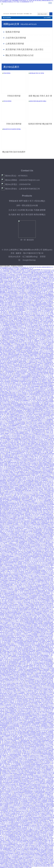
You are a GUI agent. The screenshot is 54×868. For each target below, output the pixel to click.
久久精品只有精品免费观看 (26, 552)
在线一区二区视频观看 (34, 340)
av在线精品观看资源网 (31, 292)
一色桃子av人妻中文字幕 (45, 320)
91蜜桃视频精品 (11, 342)
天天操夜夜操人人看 (37, 518)
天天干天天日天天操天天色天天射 (36, 560)
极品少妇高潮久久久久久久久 (23, 493)
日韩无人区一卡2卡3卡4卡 (13, 273)
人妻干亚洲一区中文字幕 (37, 552)
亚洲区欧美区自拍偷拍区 (17, 574)
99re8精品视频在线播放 (7, 331)
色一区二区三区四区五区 (40, 396)
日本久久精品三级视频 (31, 279)
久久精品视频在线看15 (20, 345)
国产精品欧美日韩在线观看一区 (32, 276)
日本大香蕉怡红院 (8, 363)
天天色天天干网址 (30, 580)
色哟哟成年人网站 (24, 472)
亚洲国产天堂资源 (49, 399)
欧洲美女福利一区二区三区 (43, 466)
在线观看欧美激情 (38, 429)
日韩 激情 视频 (43, 453)
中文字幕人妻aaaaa (16, 302)
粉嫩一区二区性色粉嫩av (16, 320)
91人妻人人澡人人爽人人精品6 (24, 730)
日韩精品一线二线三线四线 (19, 650)
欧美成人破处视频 (25, 496)
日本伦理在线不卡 (13, 413)
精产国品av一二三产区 (46, 376)
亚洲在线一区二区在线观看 (47, 358)
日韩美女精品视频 (26, 547)
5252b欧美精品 (44, 553)
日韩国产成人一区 (16, 735)
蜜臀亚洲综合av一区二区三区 (22, 453)
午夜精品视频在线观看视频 (32, 352)
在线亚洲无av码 (3, 635)
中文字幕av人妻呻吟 (19, 446)
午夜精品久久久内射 (33, 361)
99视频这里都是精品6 (33, 715)
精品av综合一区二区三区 (34, 526)
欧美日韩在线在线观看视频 (40, 334)
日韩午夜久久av (7, 335)
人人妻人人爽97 (16, 494)
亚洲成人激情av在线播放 (44, 462)
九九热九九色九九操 (8, 716)
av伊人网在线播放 (39, 296)
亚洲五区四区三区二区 (39, 685)
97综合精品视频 (37, 673)
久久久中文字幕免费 (15, 344)
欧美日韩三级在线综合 (44, 442)
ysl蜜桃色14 (37, 389)
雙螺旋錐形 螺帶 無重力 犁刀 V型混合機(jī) (27, 201)
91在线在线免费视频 (9, 408)
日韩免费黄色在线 (21, 288)
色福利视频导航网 (47, 623)
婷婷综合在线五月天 (32, 564)
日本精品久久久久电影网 (10, 691)
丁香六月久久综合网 (10, 490)
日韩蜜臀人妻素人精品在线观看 (27, 344)
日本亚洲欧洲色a (15, 611)
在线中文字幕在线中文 (43, 626)
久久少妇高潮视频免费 (21, 352)
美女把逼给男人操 (34, 287)
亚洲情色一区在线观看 (21, 277)
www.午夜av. (24, 386)
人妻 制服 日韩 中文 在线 (28, 314)
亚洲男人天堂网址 (33, 356)
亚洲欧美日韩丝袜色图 (6, 638)
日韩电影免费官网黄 (17, 743)
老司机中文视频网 (35, 538)
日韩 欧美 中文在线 (10, 741)
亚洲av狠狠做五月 (23, 444)
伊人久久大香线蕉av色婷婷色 (13, 533)
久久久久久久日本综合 (30, 697)
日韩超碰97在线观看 (45, 673)
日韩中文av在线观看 (47, 534)
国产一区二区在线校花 (8, 697)
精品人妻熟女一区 (33, 335)
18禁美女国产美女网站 (36, 380)
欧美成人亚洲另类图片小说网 (42, 684)
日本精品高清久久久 (34, 359)
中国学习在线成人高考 (5, 386)
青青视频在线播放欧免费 (9, 281)
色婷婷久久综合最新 (45, 524)
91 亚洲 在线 (31, 389)
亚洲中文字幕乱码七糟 (25, 463)
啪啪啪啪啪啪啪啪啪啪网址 (42, 304)
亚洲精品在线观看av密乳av (30, 466)
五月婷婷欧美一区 (30, 646)
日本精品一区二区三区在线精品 (38, 642)
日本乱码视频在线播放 (5, 286)
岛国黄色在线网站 (14, 541)
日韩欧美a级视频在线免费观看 (13, 567)
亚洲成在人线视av (12, 311)
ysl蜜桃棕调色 (26, 619)
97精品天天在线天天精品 (18, 291)
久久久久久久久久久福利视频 (46, 575)
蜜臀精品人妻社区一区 (41, 279)
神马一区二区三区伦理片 (5, 683)
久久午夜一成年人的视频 (48, 397)
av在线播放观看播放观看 (14, 499)
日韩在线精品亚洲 (45, 726)
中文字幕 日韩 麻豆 (48, 349)
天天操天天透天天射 (23, 526)
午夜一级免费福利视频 (34, 453)
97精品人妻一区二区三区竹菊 (31, 307)
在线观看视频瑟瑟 (12, 661)
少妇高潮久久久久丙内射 (32, 548)
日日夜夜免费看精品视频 (46, 651)
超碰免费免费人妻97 (10, 277)
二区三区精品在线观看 (29, 326)
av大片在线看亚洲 (9, 589)
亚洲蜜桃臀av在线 (23, 485)
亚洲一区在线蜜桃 (41, 514)
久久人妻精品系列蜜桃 (7, 565)
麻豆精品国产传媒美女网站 (19, 720)
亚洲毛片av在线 (46, 405)
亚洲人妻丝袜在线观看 (45, 413)
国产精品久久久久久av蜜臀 (47, 632)
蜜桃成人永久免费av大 (15, 269)
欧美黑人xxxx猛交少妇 (5, 659)
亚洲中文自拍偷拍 (4, 678)
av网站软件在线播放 (21, 580)
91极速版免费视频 (14, 403)
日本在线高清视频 (32, 608)
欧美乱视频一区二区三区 (10, 452)
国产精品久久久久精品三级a (25, 710)
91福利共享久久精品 (38, 395)
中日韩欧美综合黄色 (27, 617)
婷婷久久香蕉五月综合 (12, 481)
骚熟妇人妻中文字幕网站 (28, 523)
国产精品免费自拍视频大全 (33, 381)
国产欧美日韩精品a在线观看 (10, 428)
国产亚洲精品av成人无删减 (33, 627)
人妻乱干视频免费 (44, 404)
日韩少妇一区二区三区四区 (13, 463)
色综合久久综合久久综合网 (36, 512)
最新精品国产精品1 (21, 696)
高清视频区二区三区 (24, 692)
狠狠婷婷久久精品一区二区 (40, 481)
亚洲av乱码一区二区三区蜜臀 (16, 722)
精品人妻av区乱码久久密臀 (46, 378)
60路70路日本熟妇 (13, 387)
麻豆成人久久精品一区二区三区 (31, 324)
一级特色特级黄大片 (25, 272)
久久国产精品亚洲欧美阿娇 (25, 455)
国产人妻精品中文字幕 (13, 673)
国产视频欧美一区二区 (20, 281)
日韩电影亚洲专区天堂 (40, 432)
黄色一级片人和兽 (4, 296)
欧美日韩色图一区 (38, 269)
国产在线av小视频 (7, 527)
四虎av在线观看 (17, 375)
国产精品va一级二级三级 (39, 338)
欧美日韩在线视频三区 (29, 685)
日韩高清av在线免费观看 (39, 446)
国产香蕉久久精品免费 (45, 664)
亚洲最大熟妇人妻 (11, 353)
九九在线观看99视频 (25, 409)
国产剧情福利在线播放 (47, 476)
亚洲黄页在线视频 (41, 590)
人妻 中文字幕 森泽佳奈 (16, 385)
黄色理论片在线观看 (18, 298)
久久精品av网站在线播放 (31, 537)
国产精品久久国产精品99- (37, 455)
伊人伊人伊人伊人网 (40, 337)
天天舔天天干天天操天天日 (32, 462)
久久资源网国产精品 (21, 669)
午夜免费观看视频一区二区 (12, 422)
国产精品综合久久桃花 (41, 362)
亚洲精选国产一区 (41, 567)
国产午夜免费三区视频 (26, 735)
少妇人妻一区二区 (18, 429)
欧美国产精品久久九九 (15, 616)
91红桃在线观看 (36, 571)
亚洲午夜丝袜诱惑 (47, 470)
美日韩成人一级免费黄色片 (32, 557)
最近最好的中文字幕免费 (35, 448)
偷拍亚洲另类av (10, 631)
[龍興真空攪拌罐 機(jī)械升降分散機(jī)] (40, 111)
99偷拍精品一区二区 (35, 428)
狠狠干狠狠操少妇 (18, 436)
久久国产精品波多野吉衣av (42, 331)
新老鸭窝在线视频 (12, 333)
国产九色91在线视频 (40, 574)
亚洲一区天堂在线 (37, 647)
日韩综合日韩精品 (25, 438)
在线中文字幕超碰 (41, 522)
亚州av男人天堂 (7, 320)
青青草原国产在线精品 (40, 434)
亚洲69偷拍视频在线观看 (5, 668)
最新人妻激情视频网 (8, 729)
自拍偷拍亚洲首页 (10, 357)
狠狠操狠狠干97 (5, 340)
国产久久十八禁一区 (25, 476)
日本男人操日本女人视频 (31, 408)
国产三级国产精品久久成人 (40, 665)
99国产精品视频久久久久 (28, 363)
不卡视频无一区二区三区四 (35, 607)
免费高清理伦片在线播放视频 (29, 522)
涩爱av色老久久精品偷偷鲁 (7, 599)
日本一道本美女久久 (24, 359)
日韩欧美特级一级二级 (23, 413)
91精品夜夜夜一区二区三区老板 (25, 571)
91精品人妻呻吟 (14, 377)
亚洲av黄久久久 (7, 309)
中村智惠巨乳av (44, 406)
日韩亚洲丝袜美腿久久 (12, 394)
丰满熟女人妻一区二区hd (11, 555)
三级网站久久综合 (43, 387)
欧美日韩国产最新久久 (35, 373)
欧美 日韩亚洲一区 (20, 342)
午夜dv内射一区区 (40, 399)
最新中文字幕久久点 (23, 664)
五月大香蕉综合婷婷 (44, 424)
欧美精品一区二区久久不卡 (16, 378)
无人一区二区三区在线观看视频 (39, 357)
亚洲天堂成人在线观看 (13, 528)
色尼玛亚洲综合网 (19, 285)
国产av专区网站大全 (31, 372)
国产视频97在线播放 (30, 443)
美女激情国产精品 (26, 578)
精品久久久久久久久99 (14, 391)
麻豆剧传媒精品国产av (5, 560)
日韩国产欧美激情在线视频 (46, 660)
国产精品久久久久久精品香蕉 (18, 370)
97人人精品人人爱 (17, 621)
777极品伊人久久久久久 (10, 390)
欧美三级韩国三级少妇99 (25, 380)
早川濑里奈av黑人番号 (22, 362)
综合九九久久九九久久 (12, 564)
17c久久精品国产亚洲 (44, 447)
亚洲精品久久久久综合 (20, 414)
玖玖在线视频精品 (30, 481)
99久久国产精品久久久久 (13, 367)
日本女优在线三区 (46, 474)
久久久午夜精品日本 (24, 524)
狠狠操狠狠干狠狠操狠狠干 (33, 641)
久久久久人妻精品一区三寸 (18, 586)
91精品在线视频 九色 (20, 468)
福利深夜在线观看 (42, 400)
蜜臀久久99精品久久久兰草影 (11, 305)
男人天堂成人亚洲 (13, 536)
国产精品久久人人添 (43, 276)
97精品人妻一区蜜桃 (39, 443)
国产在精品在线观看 (35, 735)
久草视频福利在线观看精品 (29, 718)
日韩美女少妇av (16, 707)
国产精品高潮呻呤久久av (46, 656)
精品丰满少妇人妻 (19, 316)
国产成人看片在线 (10, 540)
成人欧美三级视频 (19, 321)
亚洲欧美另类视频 (26, 743)
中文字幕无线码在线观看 (9, 352)
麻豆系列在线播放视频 (48, 285)
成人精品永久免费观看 (8, 630)
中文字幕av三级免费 (13, 347)
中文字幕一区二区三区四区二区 (15, 529)
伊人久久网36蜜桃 (11, 274)
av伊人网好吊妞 (41, 410)
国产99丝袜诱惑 (37, 579)
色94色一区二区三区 (43, 324)
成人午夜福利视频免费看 (17, 297)
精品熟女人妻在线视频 (36, 551)
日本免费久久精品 (49, 614)
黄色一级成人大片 (5, 740)
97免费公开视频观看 (9, 414)
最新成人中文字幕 (13, 460)
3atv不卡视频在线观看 (14, 364)
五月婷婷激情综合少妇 (7, 370)
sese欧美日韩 (33, 578)
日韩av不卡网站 (3, 484)
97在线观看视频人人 (16, 458)
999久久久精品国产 (28, 339)
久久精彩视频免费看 (9, 665)
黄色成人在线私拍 (50, 663)
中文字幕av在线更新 (7, 496)
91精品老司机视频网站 (26, 376)
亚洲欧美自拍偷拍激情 (39, 604)
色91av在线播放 (19, 339)
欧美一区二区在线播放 (30, 345)
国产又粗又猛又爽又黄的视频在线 (46, 385)
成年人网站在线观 (13, 430)
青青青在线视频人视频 (6, 392)
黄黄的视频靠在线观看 (37, 471)
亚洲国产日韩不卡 (15, 455)
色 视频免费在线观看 (47, 309)
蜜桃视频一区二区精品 (38, 309)
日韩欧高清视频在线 (43, 555)
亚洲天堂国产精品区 (7, 376)
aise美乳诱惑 (44, 573)
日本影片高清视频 (29, 288)
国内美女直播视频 (14, 381)
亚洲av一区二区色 (10, 654)
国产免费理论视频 (22, 319)
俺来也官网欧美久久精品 (15, 651)
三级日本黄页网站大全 (34, 694)
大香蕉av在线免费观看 (28, 721)
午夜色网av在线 (11, 323)
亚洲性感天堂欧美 (6, 675)
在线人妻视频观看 (32, 367)
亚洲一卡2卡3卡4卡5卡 (15, 358)
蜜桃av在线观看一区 (11, 685)
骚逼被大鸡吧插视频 (47, 321)
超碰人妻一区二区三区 (27, 726)
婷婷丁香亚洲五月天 (24, 354)
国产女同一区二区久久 (33, 415)
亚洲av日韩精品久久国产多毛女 (29, 655)
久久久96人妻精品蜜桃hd (14, 725)
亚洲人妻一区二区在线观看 (42, 494)
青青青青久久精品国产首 (31, 319)
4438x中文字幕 (36, 316)
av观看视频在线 (43, 725)
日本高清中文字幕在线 (19, 573)
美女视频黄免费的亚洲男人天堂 (11, 712)
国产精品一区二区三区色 (39, 342)
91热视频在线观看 (23, 541)
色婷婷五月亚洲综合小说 (34, 542)
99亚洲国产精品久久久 (9, 646)
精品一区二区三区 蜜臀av (14, 359)
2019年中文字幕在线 (45, 437)
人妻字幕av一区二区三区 (33, 666)
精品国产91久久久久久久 (26, 406)
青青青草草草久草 (39, 411)
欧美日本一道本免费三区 (21, 437)
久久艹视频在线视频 (16, 489)
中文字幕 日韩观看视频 (24, 356)
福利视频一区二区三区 (46, 570)
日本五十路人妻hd (49, 410)
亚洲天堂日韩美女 (8, 720)
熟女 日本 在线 (37, 288)
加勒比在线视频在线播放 (38, 368)
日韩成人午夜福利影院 (46, 699)
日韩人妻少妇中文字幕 (18, 505)
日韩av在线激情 (47, 617)
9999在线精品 (22, 422)
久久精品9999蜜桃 (20, 518)
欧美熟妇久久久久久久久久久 (16, 600)
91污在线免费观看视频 (23, 377)
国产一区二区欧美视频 (30, 282)
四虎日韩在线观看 (36, 406)
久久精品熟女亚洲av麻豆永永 (30, 390)
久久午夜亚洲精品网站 (46, 708)
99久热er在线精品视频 (12, 597)
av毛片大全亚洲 (20, 517)
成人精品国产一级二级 (39, 349)
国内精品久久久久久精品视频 (44, 420)
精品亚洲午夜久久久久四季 (44, 390)
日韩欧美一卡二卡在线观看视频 (31, 633)
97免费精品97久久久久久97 (36, 470)
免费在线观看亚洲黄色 (35, 619)
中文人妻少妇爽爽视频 (5, 328)
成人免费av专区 (41, 319)
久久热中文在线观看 (35, 701)
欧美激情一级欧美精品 (31, 430)
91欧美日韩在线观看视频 (19, 531)
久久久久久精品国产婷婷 (45, 271)
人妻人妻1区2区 (42, 307)
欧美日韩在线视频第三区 (44, 548)
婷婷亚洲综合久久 (40, 295)
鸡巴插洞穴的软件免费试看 (6, 302)
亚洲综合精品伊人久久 (33, 441)
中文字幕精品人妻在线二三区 (34, 456)
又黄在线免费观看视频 (11, 548)
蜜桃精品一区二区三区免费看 (6, 301)
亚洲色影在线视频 (11, 479)
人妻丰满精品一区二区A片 (21, 585)
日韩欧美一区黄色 (23, 488)
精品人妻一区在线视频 (28, 323)
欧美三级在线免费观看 (32, 592)
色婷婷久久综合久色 (36, 436)
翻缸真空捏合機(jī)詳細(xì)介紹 (19, 55)
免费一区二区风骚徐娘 (43, 325)
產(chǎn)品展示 (20, 13)
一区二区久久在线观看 (46, 562)
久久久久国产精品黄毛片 (7, 621)
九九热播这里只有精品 (10, 512)
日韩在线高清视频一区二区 (43, 640)
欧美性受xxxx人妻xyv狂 (23, 325)
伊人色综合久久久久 (40, 546)
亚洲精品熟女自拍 (35, 447)
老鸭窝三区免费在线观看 (46, 595)
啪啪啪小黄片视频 (50, 559)
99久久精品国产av (25, 702)
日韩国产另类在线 (7, 368)
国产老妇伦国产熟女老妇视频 (23, 545)
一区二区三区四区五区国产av (29, 419)
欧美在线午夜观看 (5, 358)
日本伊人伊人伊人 (42, 433)
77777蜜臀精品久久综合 (35, 717)
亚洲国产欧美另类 (48, 383)
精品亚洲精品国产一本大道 (23, 452)
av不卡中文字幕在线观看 (28, 298)
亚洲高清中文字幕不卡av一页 (38, 710)
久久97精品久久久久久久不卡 (15, 622)
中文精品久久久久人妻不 (5, 748)
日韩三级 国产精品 (23, 293)
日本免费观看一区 (40, 370)
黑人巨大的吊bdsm (49, 446)
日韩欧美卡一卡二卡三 (36, 500)
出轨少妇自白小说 (41, 367)
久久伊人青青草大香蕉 (28, 349)
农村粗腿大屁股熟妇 (7, 489)
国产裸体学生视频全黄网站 (19, 310)
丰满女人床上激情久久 (47, 486)
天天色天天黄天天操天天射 (38, 594)
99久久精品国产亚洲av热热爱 (13, 406)
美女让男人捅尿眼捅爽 (20, 588)
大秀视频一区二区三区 (17, 655)
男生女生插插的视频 (7, 315)
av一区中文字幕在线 (19, 631)
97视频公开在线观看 (26, 302)
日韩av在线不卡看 (44, 631)
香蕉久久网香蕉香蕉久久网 (36, 576)
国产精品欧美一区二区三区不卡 (41, 729)
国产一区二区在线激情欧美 (6, 595)
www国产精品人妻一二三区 (6, 658)
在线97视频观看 (37, 632)
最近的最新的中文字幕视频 (18, 331)
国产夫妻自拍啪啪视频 (48, 529)
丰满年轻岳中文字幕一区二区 (45, 352)
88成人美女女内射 (8, 419)
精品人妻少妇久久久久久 (35, 486)
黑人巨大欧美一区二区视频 (12, 579)
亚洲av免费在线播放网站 (18, 433)
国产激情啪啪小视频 (8, 584)
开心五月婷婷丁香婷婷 (45, 527)
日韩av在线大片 (31, 304)
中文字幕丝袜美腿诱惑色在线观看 (12, 628)
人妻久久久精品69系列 (21, 474)
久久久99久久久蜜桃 (44, 428)
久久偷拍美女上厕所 (35, 378)
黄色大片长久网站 (30, 696)
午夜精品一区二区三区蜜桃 (35, 498)
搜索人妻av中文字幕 (17, 729)
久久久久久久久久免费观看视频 (35, 533)
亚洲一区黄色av (47, 589)
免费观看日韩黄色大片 (37, 278)
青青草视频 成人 (36, 290)
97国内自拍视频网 (39, 534)
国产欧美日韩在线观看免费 (15, 451)
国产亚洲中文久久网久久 (47, 609)
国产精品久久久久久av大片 (30, 574)
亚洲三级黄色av (34, 626)
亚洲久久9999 (27, 625)
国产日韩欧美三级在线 (23, 536)
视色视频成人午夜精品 (18, 604)
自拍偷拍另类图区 (31, 333)
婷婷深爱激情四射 (37, 586)
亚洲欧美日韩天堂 (43, 293)
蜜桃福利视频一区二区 (21, 410)
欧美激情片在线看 (26, 439)
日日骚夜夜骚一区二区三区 (27, 489)
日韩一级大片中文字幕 (22, 583)
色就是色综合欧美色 (9, 598)
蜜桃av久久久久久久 (48, 693)
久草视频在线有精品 (37, 318)
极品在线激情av (19, 323)
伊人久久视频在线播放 (29, 589)
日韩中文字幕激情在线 (38, 285)
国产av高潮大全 (27, 357)
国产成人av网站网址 (33, 325)
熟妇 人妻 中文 (42, 354)
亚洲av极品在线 (37, 658)
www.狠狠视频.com (8, 439)
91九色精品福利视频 (4, 679)
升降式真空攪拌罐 (13, 124)
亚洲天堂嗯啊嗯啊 (46, 318)
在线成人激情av (48, 422)
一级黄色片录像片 (47, 489)
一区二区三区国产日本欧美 (32, 328)
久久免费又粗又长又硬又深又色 (28, 434)
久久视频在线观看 (31, 362)
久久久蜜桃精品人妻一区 (40, 644)
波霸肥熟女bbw (12, 543)
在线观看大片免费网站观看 (25, 347)
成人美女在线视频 (33, 452)
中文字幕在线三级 (22, 283)
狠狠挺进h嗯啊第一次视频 (5, 411)
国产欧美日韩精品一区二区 (32, 387)
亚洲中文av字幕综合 (28, 300)
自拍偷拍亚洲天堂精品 (21, 427)
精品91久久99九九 (28, 306)
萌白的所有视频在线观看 (33, 293)
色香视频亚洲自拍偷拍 (11, 684)
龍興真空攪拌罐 (13, 32)
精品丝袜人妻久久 (10, 588)
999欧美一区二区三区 (39, 674)
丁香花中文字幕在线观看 (29, 315)
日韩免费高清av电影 (30, 411)
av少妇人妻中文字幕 (22, 507)
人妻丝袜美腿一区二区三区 (41, 298)
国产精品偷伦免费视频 (13, 361)
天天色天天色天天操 (8, 731)
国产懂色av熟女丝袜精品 (40, 680)
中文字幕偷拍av (22, 673)
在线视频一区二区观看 (41, 593)
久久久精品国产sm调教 (19, 282)
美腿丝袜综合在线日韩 (42, 618)
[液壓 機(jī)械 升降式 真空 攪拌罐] (40, 83)
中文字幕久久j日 (23, 533)
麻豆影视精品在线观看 (39, 744)
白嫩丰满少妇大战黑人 (14, 679)
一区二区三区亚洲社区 (5, 269)
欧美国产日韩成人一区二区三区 (13, 636)
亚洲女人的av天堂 (4, 387)
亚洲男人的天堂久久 (16, 392)
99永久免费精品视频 (33, 377)
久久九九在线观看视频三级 (36, 545)
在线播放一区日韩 (46, 302)
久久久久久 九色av (22, 430)
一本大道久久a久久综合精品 (26, 278)
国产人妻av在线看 (28, 309)
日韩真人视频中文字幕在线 (38, 306)
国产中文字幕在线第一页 (41, 706)
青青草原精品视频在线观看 (40, 297)
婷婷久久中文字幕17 (34, 575)
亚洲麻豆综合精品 (46, 414)
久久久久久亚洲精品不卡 (32, 283)
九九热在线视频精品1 (26, 500)
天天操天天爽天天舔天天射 (37, 490)
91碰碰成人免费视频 (17, 318)
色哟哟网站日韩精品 (6, 337)
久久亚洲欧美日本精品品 (44, 588)
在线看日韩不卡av (39, 282)
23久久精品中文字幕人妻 (19, 697)
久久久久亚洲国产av (27, 368)
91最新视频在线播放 (9, 298)
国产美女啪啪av (39, 321)
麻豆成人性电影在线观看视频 (14, 613)
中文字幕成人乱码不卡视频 (28, 429)
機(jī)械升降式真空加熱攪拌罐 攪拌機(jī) (13, 152)
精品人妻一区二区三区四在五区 (26, 391)
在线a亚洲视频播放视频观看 (37, 519)
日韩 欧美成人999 (25, 358)
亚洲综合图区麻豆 (38, 612)
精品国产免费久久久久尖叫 (34, 413)
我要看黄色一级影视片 (46, 380)
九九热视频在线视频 (27, 285)
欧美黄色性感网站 (19, 348)
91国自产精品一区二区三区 (32, 277)
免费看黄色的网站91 (39, 698)
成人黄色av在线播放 (42, 335)
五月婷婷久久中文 (20, 466)
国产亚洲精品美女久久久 (8, 647)
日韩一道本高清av (29, 334)
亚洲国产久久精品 (27, 594)
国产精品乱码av (44, 479)
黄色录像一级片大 (19, 503)
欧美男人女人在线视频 (5, 409)
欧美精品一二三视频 (25, 373)
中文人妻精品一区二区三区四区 (26, 290)
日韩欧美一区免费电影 (9, 711)
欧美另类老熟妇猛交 (4, 400)
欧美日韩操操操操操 (6, 334)
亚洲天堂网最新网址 (36, 573)
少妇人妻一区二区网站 (17, 638)
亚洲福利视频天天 (24, 567)
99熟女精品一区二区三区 (28, 600)
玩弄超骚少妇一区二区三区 (18, 315)
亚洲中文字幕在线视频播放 (33, 386)
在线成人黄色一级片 (10, 348)
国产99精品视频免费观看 (5, 350)
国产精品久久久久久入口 (30, 281)
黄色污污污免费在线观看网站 (21, 741)
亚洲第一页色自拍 (8, 366)
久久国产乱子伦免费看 (24, 448)
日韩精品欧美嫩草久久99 (39, 613)
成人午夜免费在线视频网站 (21, 654)
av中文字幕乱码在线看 (45, 392)
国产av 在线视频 (8, 297)
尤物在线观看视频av (10, 480)
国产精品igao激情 (50, 342)
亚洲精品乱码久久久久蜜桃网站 (23, 512)
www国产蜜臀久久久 (19, 357)
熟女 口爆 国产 (23, 569)
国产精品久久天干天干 (33, 515)
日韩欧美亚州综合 (30, 637)
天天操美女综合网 (30, 534)
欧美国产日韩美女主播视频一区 (12, 418)
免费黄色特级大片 (39, 305)
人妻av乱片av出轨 (40, 401)
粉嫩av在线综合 (21, 279)
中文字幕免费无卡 (4, 583)
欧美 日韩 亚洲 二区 (24, 418)
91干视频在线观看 (45, 669)
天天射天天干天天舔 (41, 578)
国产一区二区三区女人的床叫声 (18, 337)
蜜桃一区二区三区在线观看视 (24, 623)
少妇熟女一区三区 (49, 326)
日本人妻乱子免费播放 (13, 575)
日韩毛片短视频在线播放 (28, 722)
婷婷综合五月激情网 (22, 460)
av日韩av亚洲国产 (14, 330)
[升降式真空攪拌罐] (14, 111)
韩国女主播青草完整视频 (21, 609)
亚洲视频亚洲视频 (17, 439)
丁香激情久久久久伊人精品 (29, 529)
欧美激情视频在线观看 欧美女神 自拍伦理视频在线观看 (35, 630)
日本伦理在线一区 (8, 382)
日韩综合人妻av (29, 423)
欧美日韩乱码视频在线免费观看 (16, 306)
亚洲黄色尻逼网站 (29, 665)
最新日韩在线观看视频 (9, 503)
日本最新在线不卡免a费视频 (39, 286)
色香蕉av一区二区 (42, 452)
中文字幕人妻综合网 (45, 542)
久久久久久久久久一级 (13, 501)
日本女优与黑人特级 (38, 489)
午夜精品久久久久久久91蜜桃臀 (43, 345)
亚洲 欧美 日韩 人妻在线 (32, 477)
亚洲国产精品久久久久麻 (39, 323)
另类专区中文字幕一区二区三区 (9, 732)
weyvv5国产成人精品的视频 (44, 496)
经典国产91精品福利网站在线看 (34, 353)
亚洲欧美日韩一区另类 (38, 366)
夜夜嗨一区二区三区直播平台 (27, 269)
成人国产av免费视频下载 (38, 423)
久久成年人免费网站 (32, 425)
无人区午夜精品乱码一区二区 (34, 311)
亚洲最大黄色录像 (34, 272)
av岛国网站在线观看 (17, 366)
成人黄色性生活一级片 (22, 746)
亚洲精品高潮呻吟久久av (5, 576)
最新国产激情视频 (4, 575)
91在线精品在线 (15, 447)
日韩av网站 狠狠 (15, 444)
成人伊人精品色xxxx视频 (30, 711)
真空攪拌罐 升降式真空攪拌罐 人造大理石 (24, 49)
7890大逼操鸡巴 (42, 493)
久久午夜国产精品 (17, 500)
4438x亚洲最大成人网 (48, 519)
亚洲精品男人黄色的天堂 (32, 410)
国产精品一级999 (26, 385)
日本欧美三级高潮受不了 (9, 345)
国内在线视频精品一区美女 (44, 477)
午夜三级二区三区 (34, 385)
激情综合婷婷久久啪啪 (34, 484)
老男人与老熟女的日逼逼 (15, 272)
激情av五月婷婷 (26, 486)
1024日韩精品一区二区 (49, 366)
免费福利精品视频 (42, 507)
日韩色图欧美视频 (37, 274)
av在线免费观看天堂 (31, 706)
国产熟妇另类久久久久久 (24, 611)
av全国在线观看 (18, 274)
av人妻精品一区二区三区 (35, 475)
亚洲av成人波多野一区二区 (26, 364)
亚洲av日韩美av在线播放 (23, 287)
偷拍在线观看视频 (45, 647)
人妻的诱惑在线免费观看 (10, 324)
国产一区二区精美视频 (28, 737)
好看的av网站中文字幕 (8, 436)
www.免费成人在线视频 (7, 578)
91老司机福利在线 (33, 418)
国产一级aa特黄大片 (14, 278)
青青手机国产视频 (10, 321)
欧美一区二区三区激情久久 (44, 438)
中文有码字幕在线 (18, 546)
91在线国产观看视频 (26, 660)
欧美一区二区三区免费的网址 (46, 666)
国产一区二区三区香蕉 (18, 363)
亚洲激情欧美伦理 (40, 650)
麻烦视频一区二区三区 (23, 564)
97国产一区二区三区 (8, 495)
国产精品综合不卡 (16, 687)
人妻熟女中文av (42, 491)
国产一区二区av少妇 (32, 400)
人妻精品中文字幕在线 (8, 282)
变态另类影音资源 (35, 301)
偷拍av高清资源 (7, 405)
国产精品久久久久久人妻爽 (8, 553)
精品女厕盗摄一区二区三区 (47, 290)
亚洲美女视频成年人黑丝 (45, 675)
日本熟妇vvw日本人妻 (28, 297)
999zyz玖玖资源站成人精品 (29, 321)
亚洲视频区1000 (8, 559)
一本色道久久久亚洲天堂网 (10, 410)
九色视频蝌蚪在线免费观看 (48, 382)
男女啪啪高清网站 (24, 367)
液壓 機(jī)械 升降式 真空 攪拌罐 (40, 96)
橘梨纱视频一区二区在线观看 (6, 291)
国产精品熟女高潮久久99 (43, 441)
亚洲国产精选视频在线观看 (28, 658)
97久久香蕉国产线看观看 (34, 524)
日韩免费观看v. (25, 470)
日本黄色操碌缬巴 (28, 446)
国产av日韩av (8, 300)
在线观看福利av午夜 (35, 347)
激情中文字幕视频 (20, 324)
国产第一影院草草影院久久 (15, 660)
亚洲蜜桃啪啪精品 (37, 553)
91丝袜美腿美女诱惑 (8, 743)
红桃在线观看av (6, 278)
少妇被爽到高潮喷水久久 (41, 315)
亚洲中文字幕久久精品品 (5, 401)
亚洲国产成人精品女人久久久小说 (23, 688)
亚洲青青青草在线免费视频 (13, 354)
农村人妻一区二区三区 (13, 283)
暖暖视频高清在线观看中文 (32, 670)
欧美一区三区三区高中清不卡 (37, 547)
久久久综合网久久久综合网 (36, 748)
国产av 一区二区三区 (29, 395)
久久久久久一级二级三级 (19, 682)
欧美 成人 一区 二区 (43, 439)
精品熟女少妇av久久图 (9, 515)
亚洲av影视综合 (47, 395)
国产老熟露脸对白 (35, 320)
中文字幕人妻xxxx (50, 574)
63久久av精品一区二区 (35, 527)
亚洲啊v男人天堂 (46, 278)
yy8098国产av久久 (35, 271)
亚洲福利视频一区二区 (46, 521)
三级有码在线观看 (18, 647)
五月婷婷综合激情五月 (19, 599)
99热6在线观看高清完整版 (9, 688)
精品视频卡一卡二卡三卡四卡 (12, 461)
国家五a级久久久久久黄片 (27, 397)
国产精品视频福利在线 (45, 707)
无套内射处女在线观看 (33, 683)
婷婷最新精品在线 (43, 427)
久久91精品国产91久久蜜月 (16, 271)
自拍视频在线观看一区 (13, 710)
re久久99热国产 (10, 603)
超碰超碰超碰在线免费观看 (24, 475)
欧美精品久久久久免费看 (16, 547)
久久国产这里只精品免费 (7, 721)
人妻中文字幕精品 (16, 376)
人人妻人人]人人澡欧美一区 (39, 350)
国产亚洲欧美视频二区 (39, 273)
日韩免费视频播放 (45, 740)
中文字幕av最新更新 (11, 717)
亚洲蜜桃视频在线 (12, 580)
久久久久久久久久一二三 (48, 269)
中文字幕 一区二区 (25, 707)
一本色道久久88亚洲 (17, 584)
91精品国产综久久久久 (41, 419)
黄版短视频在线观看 (8, 671)
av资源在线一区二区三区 (18, 716)
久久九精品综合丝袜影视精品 (21, 699)
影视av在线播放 (8, 318)
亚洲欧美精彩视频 (46, 353)
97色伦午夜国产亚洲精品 (22, 555)
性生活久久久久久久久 (42, 569)
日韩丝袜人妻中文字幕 (40, 326)
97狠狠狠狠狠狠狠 (35, 668)
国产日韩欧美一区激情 (46, 461)
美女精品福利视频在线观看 (10, 395)
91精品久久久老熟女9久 (42, 281)
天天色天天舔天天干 (48, 300)
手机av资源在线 (29, 422)
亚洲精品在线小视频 (14, 442)
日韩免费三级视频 (11, 466)
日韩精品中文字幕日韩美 (10, 504)
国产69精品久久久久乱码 (28, 457)
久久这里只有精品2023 (5, 547)
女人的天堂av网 (22, 557)
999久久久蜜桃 (21, 305)
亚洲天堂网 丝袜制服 (13, 340)
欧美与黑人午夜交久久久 (13, 692)
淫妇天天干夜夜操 (41, 608)
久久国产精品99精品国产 (35, 467)
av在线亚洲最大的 (33, 451)
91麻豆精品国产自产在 (32, 671)
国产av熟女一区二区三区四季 (43, 508)
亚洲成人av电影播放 (16, 350)
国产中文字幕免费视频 (19, 538)
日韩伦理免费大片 (38, 565)
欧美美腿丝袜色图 (4, 359)
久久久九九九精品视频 (26, 375)
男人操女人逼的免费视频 (34, 392)
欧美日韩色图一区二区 (46, 498)
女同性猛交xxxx (20, 326)
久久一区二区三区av (38, 457)
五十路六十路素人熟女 (11, 443)
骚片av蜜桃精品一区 (35, 625)
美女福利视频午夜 (34, 463)
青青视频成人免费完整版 (43, 465)
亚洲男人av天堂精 (30, 396)
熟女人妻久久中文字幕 (37, 458)
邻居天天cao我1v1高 (4, 383)
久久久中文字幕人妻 (42, 564)
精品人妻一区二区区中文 (45, 484)
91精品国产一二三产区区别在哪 (26, 528)
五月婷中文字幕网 (8, 397)
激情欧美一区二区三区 (7, 650)
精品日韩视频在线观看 (24, 498)
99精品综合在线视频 (4, 722)
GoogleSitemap (29, 260)
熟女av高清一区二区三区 (5, 424)
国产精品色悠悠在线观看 (8, 338)
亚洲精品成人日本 (29, 612)
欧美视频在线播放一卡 (23, 361)
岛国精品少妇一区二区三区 (45, 328)
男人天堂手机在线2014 (26, 449)
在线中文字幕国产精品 (14, 477)
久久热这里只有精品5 (21, 548)
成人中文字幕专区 (46, 311)
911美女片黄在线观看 (13, 485)
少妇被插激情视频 (33, 567)
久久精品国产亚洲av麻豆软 (20, 372)
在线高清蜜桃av (29, 540)
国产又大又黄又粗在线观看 (40, 721)
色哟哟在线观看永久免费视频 (46, 386)
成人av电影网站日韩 (12, 420)
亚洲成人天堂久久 (13, 471)
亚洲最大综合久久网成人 (20, 540)
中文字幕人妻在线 (29, 338)
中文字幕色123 (9, 375)
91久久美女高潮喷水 (39, 598)
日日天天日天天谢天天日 (12, 290)
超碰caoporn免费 (21, 481)
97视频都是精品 (17, 476)
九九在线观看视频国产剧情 (18, 405)
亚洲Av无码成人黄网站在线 (11, 475)
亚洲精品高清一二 (19, 633)
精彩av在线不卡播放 (43, 359)
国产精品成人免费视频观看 (35, 358)
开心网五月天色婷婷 (49, 703)
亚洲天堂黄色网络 (45, 436)
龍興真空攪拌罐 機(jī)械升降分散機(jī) (40, 124)
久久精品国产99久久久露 (19, 338)
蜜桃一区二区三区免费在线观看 (7, 531)
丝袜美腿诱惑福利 (23, 381)
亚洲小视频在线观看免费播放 (10, 612)
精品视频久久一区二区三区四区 (43, 652)
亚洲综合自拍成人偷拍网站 (8, 699)
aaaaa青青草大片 (29, 632)
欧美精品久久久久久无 (18, 295)
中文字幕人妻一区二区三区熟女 (23, 428)
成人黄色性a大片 (43, 381)
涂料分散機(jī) (26, 13)
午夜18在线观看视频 (18, 642)
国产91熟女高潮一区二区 (17, 368)
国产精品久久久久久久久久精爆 (27, 273)
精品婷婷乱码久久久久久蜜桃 (8, 744)
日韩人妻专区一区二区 (16, 386)
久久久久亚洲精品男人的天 (31, 291)
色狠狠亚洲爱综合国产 (30, 337)
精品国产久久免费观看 (30, 495)
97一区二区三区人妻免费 (11, 590)
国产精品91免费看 (36, 364)
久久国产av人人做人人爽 (21, 353)
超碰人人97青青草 (39, 363)
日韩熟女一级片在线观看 (43, 415)
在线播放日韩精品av (8, 295)
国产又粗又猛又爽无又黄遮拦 (19, 731)
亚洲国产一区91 (38, 474)
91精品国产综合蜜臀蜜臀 (9, 594)
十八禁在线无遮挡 (22, 292)
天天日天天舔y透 (24, 595)
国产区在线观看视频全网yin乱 (18, 411)
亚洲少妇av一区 (32, 590)
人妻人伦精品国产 (29, 414)
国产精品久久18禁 (27, 677)
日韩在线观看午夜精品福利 (27, 628)
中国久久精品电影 (27, 551)
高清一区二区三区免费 (26, 382)
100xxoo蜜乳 (5, 622)
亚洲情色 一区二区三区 (20, 550)
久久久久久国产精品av (15, 581)
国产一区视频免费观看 (30, 370)
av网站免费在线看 (12, 296)
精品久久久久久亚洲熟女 (30, 684)
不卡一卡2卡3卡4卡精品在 (31, 310)
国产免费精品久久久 (15, 694)
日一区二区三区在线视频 (27, 638)
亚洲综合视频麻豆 (49, 306)
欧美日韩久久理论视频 (7, 349)
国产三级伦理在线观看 (12, 534)
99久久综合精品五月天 (30, 331)
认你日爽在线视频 (38, 482)
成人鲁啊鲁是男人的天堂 (11, 288)
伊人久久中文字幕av (22, 343)
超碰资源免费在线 (5, 507)
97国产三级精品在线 (38, 517)
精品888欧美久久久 (30, 678)
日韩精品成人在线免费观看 (10, 545)
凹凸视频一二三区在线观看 (39, 339)
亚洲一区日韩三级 (15, 456)
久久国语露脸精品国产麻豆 (40, 391)
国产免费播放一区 (30, 468)
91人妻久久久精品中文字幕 (29, 295)
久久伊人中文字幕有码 (14, 400)
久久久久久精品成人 (21, 387)
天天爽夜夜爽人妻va (47, 363)
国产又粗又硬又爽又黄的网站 (28, 546)
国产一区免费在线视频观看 (18, 309)
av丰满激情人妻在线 (11, 482)
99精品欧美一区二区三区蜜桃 (12, 557)
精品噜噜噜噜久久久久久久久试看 (14, 556)
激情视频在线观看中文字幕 (20, 537)
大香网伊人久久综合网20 (11, 571)
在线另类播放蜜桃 (47, 556)
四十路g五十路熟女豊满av (19, 307)
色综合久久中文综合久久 (38, 422)
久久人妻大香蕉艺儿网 (43, 361)
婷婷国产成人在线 (49, 408)
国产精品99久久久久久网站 (8, 314)
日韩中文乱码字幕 (48, 638)
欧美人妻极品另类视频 (6, 551)
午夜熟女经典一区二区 (15, 409)
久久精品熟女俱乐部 (15, 519)
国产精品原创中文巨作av (17, 300)
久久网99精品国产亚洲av (36, 743)
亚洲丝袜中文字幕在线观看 (8, 592)
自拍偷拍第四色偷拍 (40, 333)
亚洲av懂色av (7, 441)
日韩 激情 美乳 (20, 296)
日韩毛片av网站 (49, 721)
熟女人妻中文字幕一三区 (42, 291)
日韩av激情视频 (31, 541)
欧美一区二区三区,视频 (41, 697)
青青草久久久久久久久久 (23, 420)
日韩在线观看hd (20, 395)
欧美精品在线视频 (6, 344)
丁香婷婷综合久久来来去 (38, 300)
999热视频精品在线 (14, 380)
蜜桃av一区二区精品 (37, 397)
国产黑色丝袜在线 (46, 579)
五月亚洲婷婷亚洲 (46, 533)
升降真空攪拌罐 (13, 96)
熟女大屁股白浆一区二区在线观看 (23, 480)
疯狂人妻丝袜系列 (45, 373)
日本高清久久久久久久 (38, 312)
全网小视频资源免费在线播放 (14, 663)
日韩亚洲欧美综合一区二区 (44, 566)
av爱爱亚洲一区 (6, 581)
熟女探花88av (12, 423)
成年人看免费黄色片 (10, 416)
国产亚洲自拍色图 (4, 367)
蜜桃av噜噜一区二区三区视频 (21, 515)
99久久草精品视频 (22, 328)
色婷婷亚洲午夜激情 (23, 608)
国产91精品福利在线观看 (29, 734)
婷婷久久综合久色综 (35, 730)
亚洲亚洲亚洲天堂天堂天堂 (6, 276)
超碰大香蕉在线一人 (12, 670)
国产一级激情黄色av (21, 661)
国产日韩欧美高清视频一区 (35, 330)
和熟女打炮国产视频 (42, 394)
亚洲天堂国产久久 (44, 416)
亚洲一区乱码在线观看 (30, 543)
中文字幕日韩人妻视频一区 (7, 546)
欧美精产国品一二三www (22, 311)
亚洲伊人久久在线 (13, 693)
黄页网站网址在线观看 (43, 592)
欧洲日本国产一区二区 (45, 389)
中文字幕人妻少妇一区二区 (16, 470)
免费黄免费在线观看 (11, 462)
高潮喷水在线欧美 (26, 626)
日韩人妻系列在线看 (24, 508)
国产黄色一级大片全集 (43, 510)
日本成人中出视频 (35, 713)
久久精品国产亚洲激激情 (43, 356)
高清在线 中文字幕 (21, 443)
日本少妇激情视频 (8, 523)
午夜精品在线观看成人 (18, 349)
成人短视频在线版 (11, 518)
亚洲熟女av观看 (14, 683)
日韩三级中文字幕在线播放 (47, 274)
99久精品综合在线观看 (47, 528)
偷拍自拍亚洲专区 (16, 595)
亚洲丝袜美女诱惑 (16, 508)
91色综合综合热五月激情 (42, 711)
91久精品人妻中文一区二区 (28, 663)
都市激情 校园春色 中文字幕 (33, 437)
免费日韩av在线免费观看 (28, 556)
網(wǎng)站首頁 (13, 13)
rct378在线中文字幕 (20, 632)
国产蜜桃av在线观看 (33, 636)
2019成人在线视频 (31, 399)
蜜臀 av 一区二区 (16, 382)
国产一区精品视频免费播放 (8, 371)
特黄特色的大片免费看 (30, 650)
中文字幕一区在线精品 (5, 616)
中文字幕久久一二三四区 (22, 425)
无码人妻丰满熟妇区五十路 (37, 375)
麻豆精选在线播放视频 (7, 569)
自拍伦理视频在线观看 (44, 611)
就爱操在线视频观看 (30, 731)
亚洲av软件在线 (26, 642)
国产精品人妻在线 (25, 527)
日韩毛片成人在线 (45, 532)
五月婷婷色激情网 (30, 474)
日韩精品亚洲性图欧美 (27, 274)
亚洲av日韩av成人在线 (33, 343)
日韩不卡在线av (14, 343)
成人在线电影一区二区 (24, 340)
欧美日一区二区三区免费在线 (46, 301)
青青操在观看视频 (40, 495)
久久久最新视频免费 (45, 500)
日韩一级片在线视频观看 (34, 645)
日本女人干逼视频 (42, 537)
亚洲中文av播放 (20, 504)
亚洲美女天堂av (39, 654)
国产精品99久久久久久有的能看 (30, 503)
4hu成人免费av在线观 (34, 555)
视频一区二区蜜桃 (19, 736)
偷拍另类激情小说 (29, 482)
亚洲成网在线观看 (39, 405)
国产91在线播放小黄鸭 (45, 689)
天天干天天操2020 (13, 279)
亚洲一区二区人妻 (9, 373)
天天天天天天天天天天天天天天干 (30, 491)
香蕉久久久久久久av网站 (37, 348)
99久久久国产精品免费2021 (8, 372)
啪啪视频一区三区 (9, 433)
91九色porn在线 (20, 390)
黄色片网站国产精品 (21, 462)
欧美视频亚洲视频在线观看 (37, 383)
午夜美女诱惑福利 (34, 439)
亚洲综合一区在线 (21, 482)
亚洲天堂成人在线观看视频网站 (11, 356)
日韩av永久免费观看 (12, 319)
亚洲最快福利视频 (6, 404)
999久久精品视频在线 (5, 470)
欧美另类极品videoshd (21, 416)
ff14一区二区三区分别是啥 (38, 504)
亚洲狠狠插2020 (21, 693)
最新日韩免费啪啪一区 (36, 677)
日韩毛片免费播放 (46, 467)
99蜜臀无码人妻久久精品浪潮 (27, 581)
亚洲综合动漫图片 (4, 623)
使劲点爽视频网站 (43, 732)
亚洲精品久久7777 (18, 457)
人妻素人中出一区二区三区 (19, 495)
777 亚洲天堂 (4, 283)
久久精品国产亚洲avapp (17, 551)
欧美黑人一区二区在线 (29, 432)
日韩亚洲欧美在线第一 (24, 335)
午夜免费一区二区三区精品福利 (16, 491)
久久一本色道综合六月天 (20, 603)
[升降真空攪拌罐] (14, 83)
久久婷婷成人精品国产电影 (34, 536)
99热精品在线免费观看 (20, 598)
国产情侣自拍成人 (23, 627)
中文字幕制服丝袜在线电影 (28, 622)
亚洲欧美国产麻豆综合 (11, 606)
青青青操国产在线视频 (11, 362)
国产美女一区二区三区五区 (20, 646)
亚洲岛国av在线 (24, 451)
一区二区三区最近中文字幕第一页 (7, 633)
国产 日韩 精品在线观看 (35, 707)
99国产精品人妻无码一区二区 (6, 399)
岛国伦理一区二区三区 (24, 330)
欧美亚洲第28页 (3, 521)
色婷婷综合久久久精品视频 (48, 468)
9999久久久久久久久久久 (14, 329)
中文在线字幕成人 (44, 526)
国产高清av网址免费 (35, 376)
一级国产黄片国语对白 (30, 693)
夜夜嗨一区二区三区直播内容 (44, 310)
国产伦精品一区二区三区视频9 (39, 616)
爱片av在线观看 (49, 400)
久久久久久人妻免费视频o (5, 447)
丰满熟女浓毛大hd (26, 378)
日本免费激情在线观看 (20, 423)
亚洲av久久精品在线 (9, 285)
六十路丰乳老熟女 (10, 432)
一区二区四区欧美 (45, 364)
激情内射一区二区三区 (43, 287)
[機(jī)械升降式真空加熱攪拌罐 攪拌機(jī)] (14, 139)
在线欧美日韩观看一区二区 (37, 403)
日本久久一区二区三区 (39, 600)
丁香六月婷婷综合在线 (29, 405)
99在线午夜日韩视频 (17, 301)
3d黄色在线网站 (49, 633)
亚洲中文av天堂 (21, 579)
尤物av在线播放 (33, 508)
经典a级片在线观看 (22, 394)
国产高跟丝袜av (47, 329)
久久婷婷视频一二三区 (15, 740)
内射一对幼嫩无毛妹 (43, 277)
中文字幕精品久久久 (28, 316)
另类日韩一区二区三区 (27, 318)
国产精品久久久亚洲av (36, 708)
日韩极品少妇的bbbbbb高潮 (11, 287)
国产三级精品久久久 (45, 448)
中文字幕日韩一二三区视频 (43, 736)
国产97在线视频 (13, 328)
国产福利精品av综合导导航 (40, 696)
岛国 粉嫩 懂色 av (42, 649)
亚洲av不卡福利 (46, 512)
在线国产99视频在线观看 (27, 286)
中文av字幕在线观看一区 (39, 540)
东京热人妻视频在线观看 (36, 449)
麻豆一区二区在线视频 (15, 304)
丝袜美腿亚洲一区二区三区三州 (24, 471)
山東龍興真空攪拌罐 (15, 44)
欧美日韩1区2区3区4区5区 (9, 698)
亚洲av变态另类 (19, 522)
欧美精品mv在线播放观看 (5, 704)
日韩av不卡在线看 (26, 271)
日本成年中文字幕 (22, 706)
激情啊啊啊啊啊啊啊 (48, 295)
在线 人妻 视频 (27, 538)
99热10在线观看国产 (47, 305)
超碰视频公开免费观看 (32, 635)
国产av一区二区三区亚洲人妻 (26, 329)
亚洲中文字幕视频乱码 (47, 471)
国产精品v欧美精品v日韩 (28, 698)
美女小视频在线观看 (42, 283)
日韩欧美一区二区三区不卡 (32, 661)
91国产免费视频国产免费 (23, 509)
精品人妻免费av (11, 474)
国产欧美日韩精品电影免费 (34, 472)
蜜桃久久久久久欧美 (48, 594)
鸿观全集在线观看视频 (15, 438)
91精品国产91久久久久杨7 (14, 449)
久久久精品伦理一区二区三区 (44, 377)
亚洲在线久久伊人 (35, 611)
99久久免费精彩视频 (4, 271)
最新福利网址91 (24, 304)
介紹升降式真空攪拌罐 (16, 38)
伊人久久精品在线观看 (24, 484)
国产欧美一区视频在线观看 (17, 640)
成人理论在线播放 (22, 465)
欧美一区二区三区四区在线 (10, 703)
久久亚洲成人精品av (26, 436)
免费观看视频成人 (39, 529)
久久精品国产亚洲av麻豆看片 (30, 640)
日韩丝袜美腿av (19, 698)
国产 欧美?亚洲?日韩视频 (12, 510)
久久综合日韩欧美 (34, 493)
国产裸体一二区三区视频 (31, 465)
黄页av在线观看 (15, 715)
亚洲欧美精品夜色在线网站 (45, 272)
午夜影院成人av (24, 392)
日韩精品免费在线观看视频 (24, 656)
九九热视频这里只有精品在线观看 (19, 641)
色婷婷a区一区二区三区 (42, 292)
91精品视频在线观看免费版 (23, 732)
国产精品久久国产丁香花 (42, 451)
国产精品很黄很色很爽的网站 (36, 409)
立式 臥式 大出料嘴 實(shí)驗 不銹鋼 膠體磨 (27, 210)
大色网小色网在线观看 (27, 659)
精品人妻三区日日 (36, 584)
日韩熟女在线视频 (43, 463)
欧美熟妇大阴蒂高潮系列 (11, 292)
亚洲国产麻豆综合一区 (43, 418)
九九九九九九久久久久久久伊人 (29, 401)
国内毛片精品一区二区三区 (18, 276)
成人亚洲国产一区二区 (18, 523)
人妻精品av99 (15, 335)
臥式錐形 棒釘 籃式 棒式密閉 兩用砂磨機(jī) (27, 214)
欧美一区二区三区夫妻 (45, 316)
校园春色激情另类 (24, 389)
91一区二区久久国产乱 (45, 627)
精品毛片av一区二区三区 (15, 286)
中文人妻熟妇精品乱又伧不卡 (46, 513)
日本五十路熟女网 (44, 501)
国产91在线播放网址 (43, 480)
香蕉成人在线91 (27, 513)
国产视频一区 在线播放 (5, 343)
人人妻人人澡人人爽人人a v (25, 403)
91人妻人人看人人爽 (4, 600)
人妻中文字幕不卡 (14, 507)
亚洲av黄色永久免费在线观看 (6, 307)
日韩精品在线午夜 (4, 663)
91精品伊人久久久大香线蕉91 (30, 736)
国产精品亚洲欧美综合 (34, 371)
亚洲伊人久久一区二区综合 (41, 344)
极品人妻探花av (42, 641)
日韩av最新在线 (43, 619)
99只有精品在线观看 (49, 685)
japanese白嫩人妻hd (29, 342)
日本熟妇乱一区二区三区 (38, 703)
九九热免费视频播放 (19, 625)
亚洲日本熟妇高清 (26, 701)
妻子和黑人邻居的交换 (28, 505)
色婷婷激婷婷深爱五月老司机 (20, 399)
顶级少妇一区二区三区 (36, 382)
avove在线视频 (9, 429)
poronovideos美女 (44, 730)
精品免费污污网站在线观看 (39, 737)
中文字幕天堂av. (48, 273)
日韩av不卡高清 (47, 679)
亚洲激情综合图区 (4, 613)
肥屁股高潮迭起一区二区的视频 (20, 671)
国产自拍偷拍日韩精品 (13, 293)
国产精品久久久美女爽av (29, 296)
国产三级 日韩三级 (10, 316)
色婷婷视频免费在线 (16, 578)
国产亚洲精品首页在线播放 (32, 427)
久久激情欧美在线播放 (40, 646)
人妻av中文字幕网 (34, 496)
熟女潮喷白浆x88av (31, 614)
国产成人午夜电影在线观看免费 (18, 334)
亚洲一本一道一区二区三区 (21, 592)
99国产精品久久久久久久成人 (10, 730)
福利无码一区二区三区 (22, 333)
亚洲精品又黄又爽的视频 (22, 649)
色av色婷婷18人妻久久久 (45, 602)
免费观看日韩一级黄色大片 (35, 651)
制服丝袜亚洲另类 (27, 404)
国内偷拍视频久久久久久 (33, 501)
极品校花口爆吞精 (27, 301)
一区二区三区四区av (23, 442)
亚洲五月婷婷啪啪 (36, 404)
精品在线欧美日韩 (23, 715)
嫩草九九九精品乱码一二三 (48, 475)
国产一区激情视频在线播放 (25, 383)
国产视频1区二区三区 (22, 415)
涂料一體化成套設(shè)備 (27, 205)
